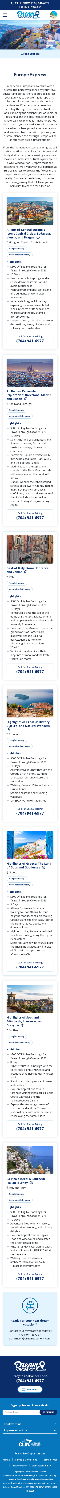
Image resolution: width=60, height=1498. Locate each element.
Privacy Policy (19, 1465)
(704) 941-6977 (40, 3)
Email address (10, 1410)
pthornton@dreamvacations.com (29, 1338)
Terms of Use (49, 1459)
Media (6, 1459)
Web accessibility (41, 1465)
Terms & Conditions (26, 1459)
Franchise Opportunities (30, 1453)
